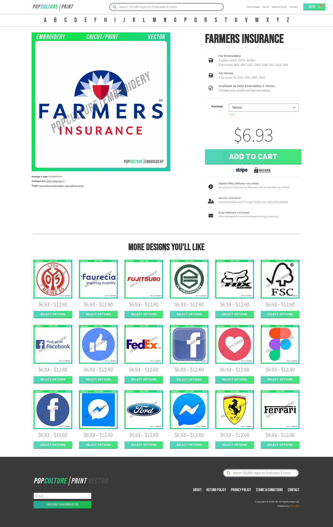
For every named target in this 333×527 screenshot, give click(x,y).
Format (217, 106)
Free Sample (253, 7)
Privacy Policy (241, 489)
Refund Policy (279, 7)
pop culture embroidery (51, 185)
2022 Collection (54, 181)
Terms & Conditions (269, 489)
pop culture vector (74, 185)
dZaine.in (294, 506)
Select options (53, 314)
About (265, 7)
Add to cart (253, 156)
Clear (232, 114)
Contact (294, 7)
